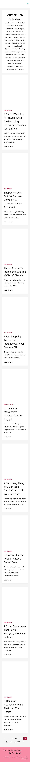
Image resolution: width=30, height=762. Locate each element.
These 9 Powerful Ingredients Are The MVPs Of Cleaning (15, 272)
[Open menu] (27, 4)
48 (16, 738)
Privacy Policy (6, 750)
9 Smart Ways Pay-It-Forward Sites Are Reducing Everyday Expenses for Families (15, 121)
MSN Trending (8, 110)
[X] (13, 753)
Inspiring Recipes (9, 404)
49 (20, 738)
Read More (8, 146)
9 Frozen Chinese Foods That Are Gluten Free (14, 559)
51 (7, 742)
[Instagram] (16, 753)
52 (11, 742)
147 (18, 742)
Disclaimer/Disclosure (16, 750)
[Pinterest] (20, 753)
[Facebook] (10, 753)
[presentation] (15, 91)
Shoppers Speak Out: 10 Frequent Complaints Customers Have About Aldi (13, 200)
